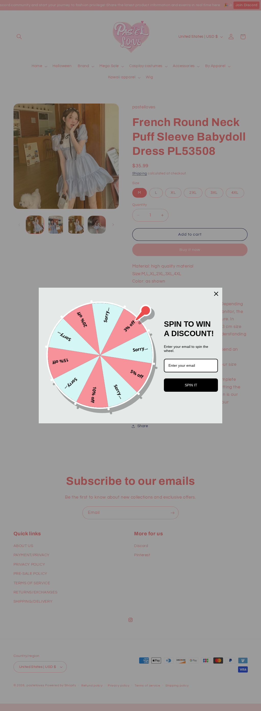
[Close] (216, 294)
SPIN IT (191, 385)
